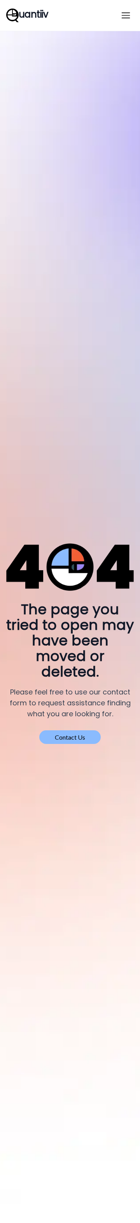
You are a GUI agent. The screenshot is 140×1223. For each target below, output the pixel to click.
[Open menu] (126, 15)
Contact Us (70, 737)
